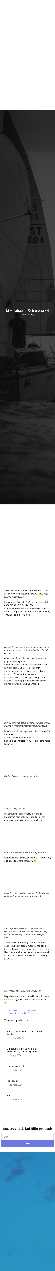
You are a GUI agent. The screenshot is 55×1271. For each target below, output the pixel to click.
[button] (50, 63)
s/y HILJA (15, 63)
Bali (9, 1095)
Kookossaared (15, 1066)
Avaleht (24, 314)
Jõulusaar (12, 1080)
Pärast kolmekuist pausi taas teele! (24, 1032)
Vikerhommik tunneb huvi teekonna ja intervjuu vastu (24, 1050)
